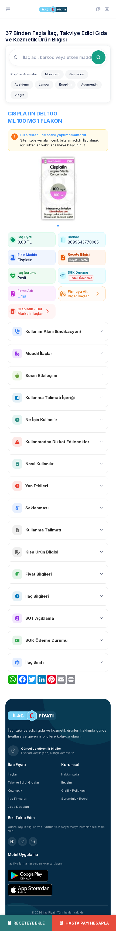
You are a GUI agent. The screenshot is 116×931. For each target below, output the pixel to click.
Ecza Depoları (18, 807)
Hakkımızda (70, 774)
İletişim (66, 782)
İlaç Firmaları (17, 798)
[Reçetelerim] (98, 9)
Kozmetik (15, 790)
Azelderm (22, 84)
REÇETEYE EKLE (29, 923)
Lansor (44, 84)
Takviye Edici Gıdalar (23, 782)
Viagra (19, 95)
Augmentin (89, 84)
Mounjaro (52, 74)
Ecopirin (65, 84)
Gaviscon (76, 74)
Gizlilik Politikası (73, 790)
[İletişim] (107, 9)
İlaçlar (12, 774)
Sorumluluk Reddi (74, 798)
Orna (22, 296)
